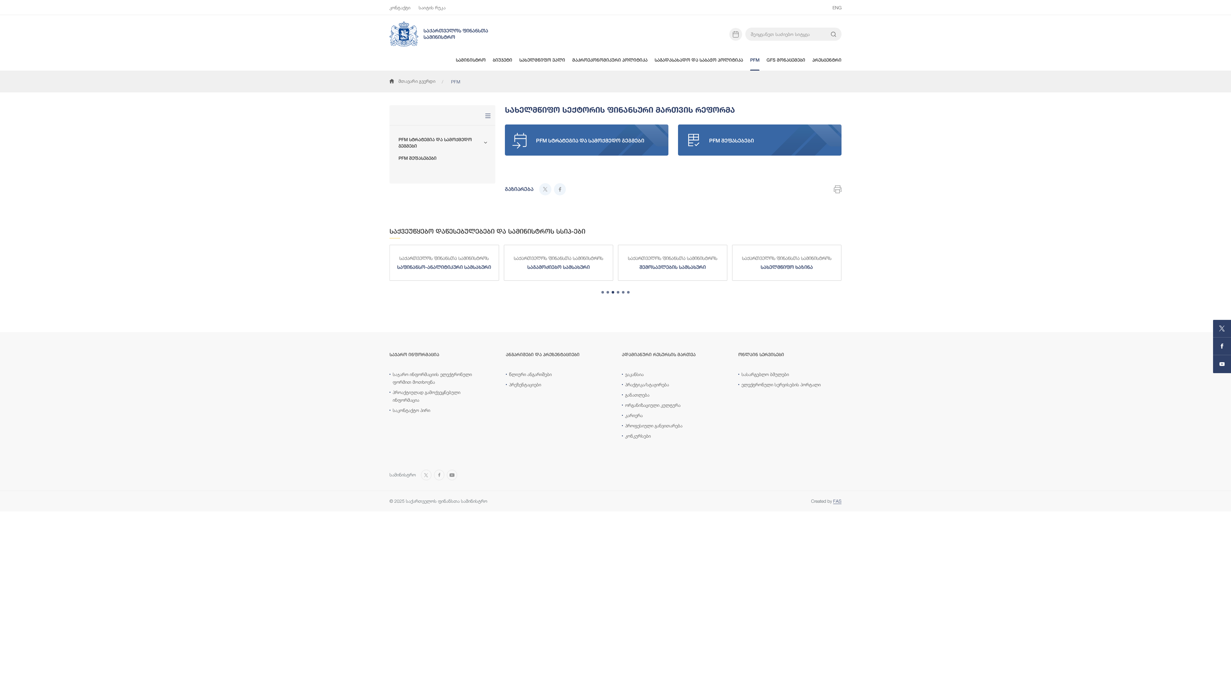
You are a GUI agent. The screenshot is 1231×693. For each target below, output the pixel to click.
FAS (837, 501)
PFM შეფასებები (417, 158)
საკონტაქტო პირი (411, 410)
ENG (837, 7)
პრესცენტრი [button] (827, 60)
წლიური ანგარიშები (530, 374)
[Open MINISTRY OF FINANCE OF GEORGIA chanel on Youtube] (1222, 364)
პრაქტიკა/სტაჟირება (647, 384)
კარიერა (634, 415)
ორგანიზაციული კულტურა (653, 405)
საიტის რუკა (432, 7)
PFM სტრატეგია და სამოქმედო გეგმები (435, 143)
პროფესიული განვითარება (653, 425)
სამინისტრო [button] (471, 60)
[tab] (602, 292)
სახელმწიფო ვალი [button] (542, 60)
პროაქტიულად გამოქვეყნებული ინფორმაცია (426, 396)
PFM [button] (754, 60)
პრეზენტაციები (525, 384)
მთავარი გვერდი (416, 81)
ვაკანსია (634, 374)
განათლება (637, 395)
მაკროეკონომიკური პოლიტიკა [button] (610, 60)
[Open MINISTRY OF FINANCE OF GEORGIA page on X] (1222, 329)
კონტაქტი (399, 7)
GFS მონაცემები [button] (785, 60)
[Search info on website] (833, 34)
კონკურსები (638, 436)
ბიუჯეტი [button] (502, 60)
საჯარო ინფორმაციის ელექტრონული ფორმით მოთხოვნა (432, 378)
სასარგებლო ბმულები (765, 374)
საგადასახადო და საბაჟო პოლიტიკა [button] (699, 60)
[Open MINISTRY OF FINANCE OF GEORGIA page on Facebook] (1222, 346)
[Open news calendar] (735, 34)
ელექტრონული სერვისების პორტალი (781, 384)
